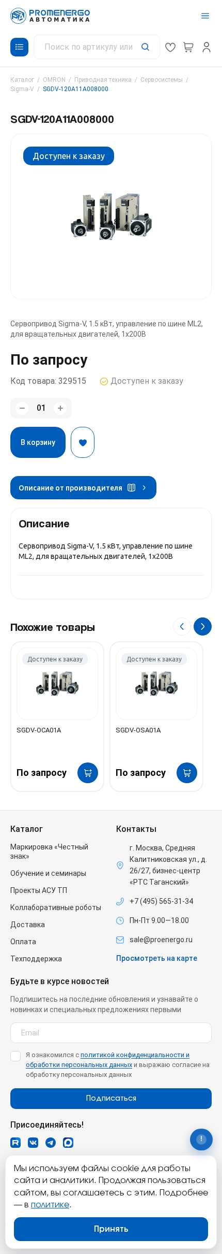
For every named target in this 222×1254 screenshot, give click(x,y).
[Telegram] (50, 1142)
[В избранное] (82, 442)
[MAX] (68, 1142)
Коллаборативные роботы (55, 907)
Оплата (23, 942)
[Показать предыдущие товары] (182, 626)
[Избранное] (170, 47)
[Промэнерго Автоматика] (50, 16)
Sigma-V (22, 89)
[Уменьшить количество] (21, 408)
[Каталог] (19, 47)
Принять (111, 1229)
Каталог (22, 80)
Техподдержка (36, 959)
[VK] (33, 1142)
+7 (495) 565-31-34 (161, 901)
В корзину (38, 442)
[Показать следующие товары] (203, 626)
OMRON (54, 80)
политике (50, 1205)
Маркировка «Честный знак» (49, 851)
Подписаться (111, 1098)
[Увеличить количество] (60, 408)
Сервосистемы (161, 80)
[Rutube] (15, 1142)
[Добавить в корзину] (87, 772)
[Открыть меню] (205, 15)
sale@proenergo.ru (161, 939)
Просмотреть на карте (156, 958)
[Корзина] (188, 47)
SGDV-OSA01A (138, 730)
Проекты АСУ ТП (38, 890)
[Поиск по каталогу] (97, 47)
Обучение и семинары (48, 873)
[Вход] (206, 47)
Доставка (27, 924)
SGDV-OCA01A (39, 730)
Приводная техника (103, 80)
